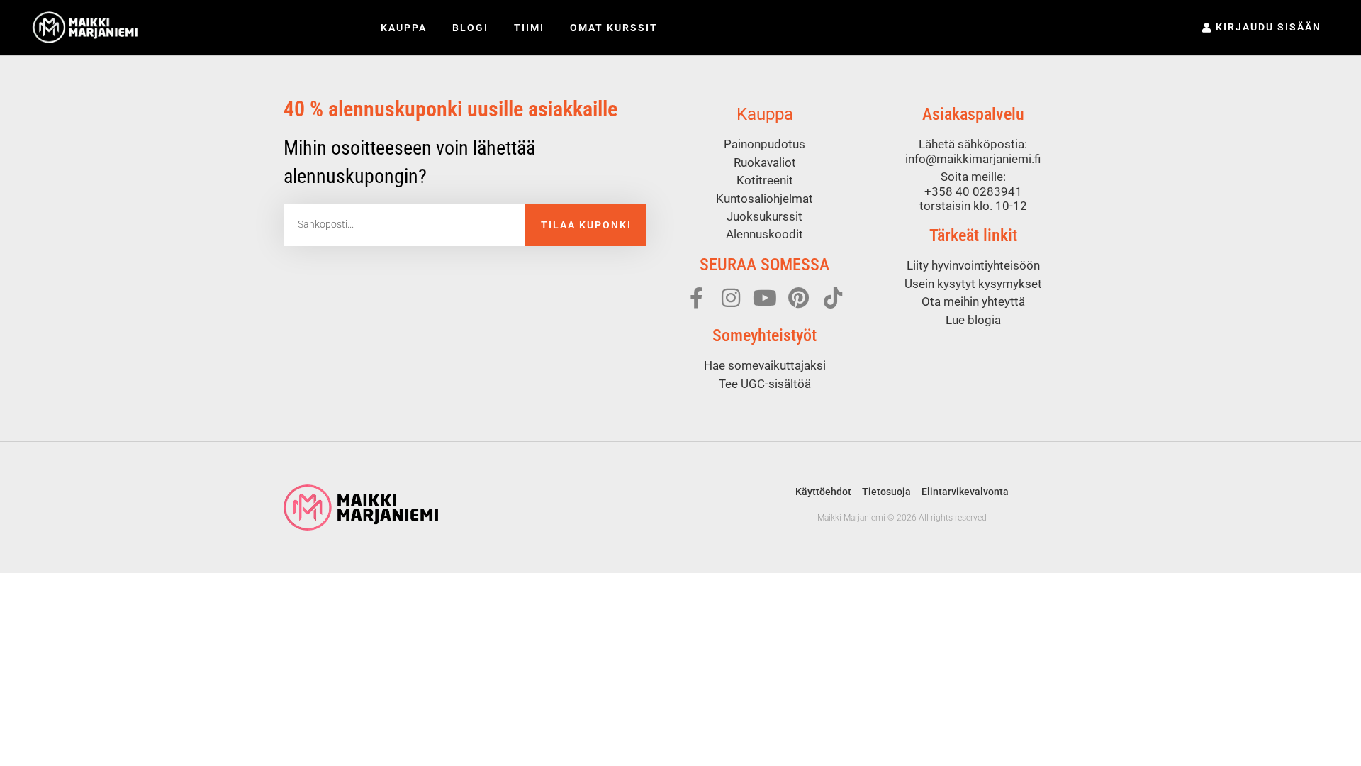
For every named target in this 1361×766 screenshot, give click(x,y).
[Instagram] (730, 298)
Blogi (470, 27)
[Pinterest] (799, 298)
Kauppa (404, 27)
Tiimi (529, 27)
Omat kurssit (614, 27)
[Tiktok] (833, 298)
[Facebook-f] (696, 298)
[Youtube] (764, 298)
